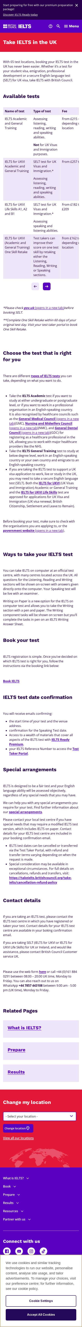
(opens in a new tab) (44, 308)
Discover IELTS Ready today (20, 14)
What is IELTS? (24, 1027)
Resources (10, 1211)
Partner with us (14, 1219)
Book (7, 1186)
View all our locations (18, 1138)
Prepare (16, 1049)
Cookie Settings (41, 1301)
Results (16, 1072)
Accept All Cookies (41, 1314)
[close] (76, 5)
